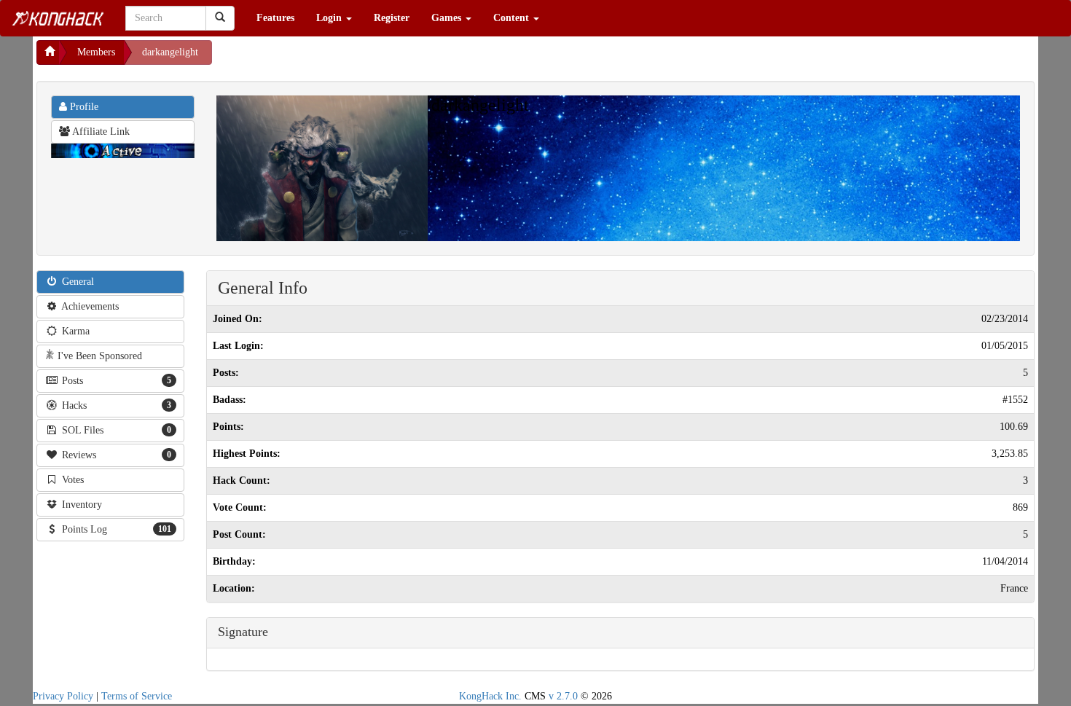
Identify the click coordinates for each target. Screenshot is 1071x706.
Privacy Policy (63, 696)
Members (96, 52)
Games (447, 17)
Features (275, 17)
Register (391, 17)
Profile (82, 106)
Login (330, 17)
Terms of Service (136, 696)
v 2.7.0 (563, 696)
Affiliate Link (100, 131)
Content (512, 17)
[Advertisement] (328, 58)
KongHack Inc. (490, 696)
